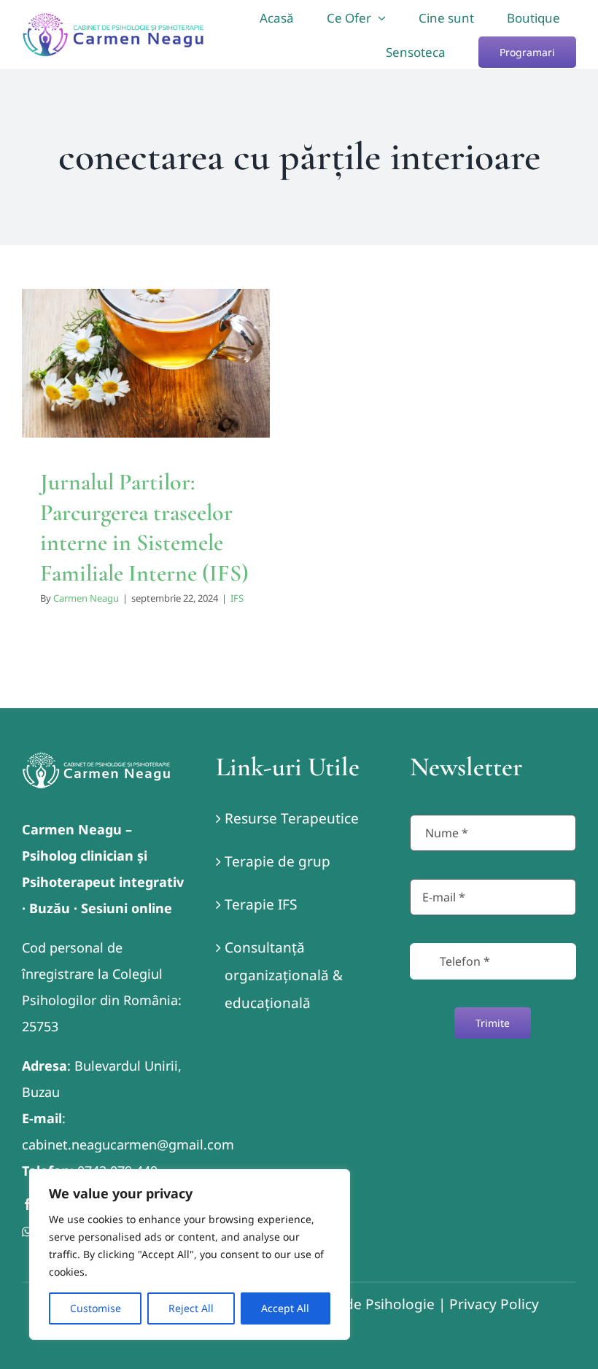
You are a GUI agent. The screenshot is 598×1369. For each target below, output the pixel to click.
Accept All (285, 1308)
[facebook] (28, 1204)
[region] (189, 1254)
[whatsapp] (27, 1232)
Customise (95, 1308)
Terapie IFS (261, 904)
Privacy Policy (494, 1304)
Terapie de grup (277, 861)
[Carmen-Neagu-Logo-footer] (96, 758)
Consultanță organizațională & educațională (284, 975)
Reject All (191, 1308)
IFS (145, 423)
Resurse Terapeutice (292, 818)
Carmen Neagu (86, 598)
